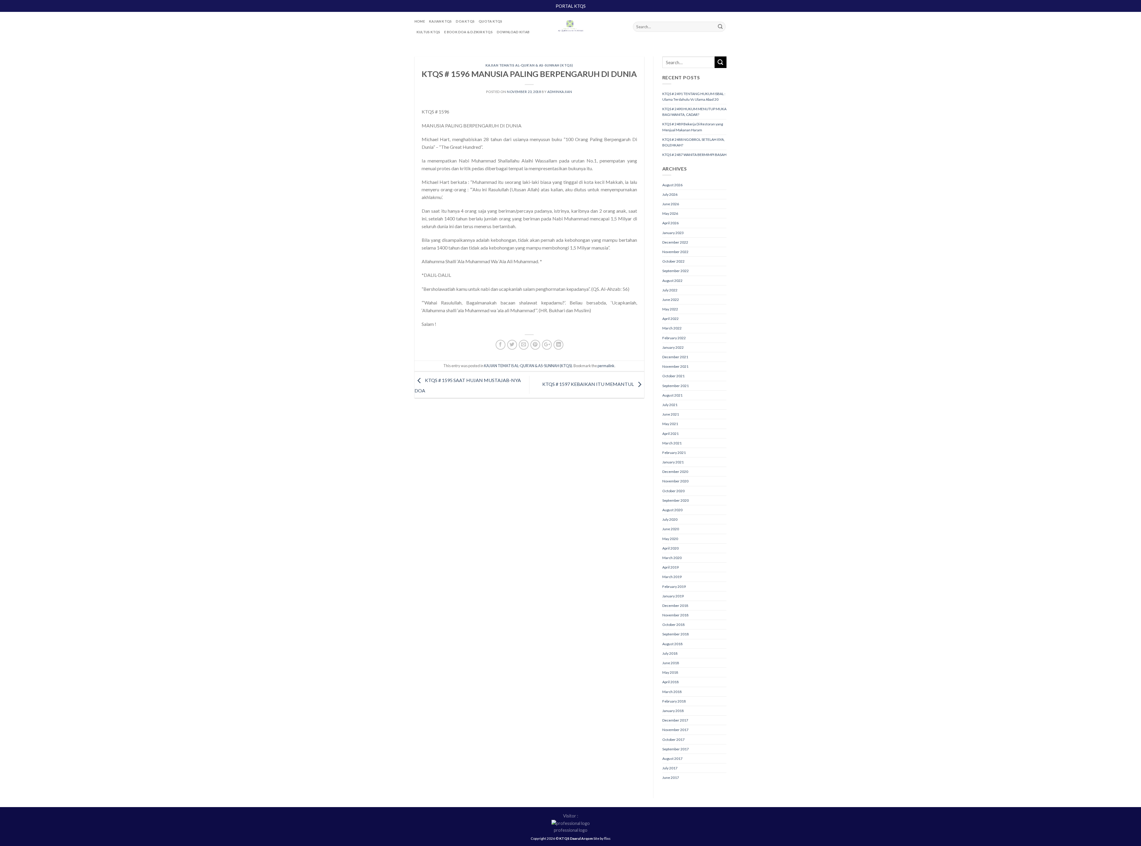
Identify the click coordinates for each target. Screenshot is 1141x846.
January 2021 (673, 462)
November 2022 (675, 252)
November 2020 (675, 481)
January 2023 (673, 233)
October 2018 (673, 624)
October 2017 (673, 739)
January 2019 (673, 596)
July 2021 (669, 405)
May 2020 (670, 538)
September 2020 (675, 500)
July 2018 (669, 653)
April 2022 (670, 318)
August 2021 (672, 395)
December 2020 (675, 471)
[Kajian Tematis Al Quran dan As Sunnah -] (570, 27)
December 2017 (675, 720)
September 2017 (675, 749)
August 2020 (672, 510)
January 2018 (673, 710)
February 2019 (674, 586)
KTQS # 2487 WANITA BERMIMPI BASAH (694, 154)
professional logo (570, 830)
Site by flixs (602, 838)
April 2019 (670, 567)
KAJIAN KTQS (440, 21)
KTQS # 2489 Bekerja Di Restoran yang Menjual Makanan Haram (692, 127)
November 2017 (675, 729)
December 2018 (675, 605)
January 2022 (673, 347)
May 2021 (670, 424)
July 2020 (669, 519)
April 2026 (670, 223)
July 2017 (669, 768)
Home (420, 21)
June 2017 (670, 777)
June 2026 (670, 204)
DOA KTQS (465, 21)
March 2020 (672, 557)
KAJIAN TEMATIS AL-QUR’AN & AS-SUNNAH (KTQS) (529, 65)
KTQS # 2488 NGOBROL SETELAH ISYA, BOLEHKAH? (693, 142)
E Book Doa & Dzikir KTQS (468, 32)
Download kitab (513, 32)
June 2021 (670, 414)
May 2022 (670, 309)
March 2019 (672, 576)
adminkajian (559, 92)
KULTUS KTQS (428, 32)
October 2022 (673, 261)
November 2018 (675, 615)
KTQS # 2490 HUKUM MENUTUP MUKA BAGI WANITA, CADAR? (694, 112)
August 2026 (672, 185)
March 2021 (672, 443)
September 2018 (675, 634)
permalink (606, 365)
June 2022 (670, 299)
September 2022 (675, 271)
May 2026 (670, 213)
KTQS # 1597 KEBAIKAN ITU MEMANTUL (588, 384)
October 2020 (673, 491)
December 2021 (675, 357)
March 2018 (672, 691)
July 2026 (669, 194)
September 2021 (675, 385)
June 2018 (670, 663)
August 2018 (672, 644)
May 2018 (670, 672)
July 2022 (669, 290)
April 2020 (670, 548)
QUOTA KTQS (490, 21)
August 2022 (672, 280)
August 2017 (672, 758)
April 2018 (670, 682)
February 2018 (674, 701)
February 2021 (674, 452)
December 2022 (675, 242)
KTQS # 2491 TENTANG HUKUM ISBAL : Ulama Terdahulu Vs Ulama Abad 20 (693, 96)
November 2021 (675, 366)
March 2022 (672, 328)
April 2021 (670, 433)
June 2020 (670, 529)
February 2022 (674, 338)
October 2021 (673, 376)
